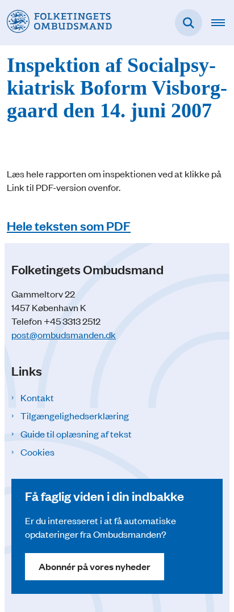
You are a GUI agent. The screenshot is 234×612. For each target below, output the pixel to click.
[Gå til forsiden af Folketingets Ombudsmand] (56, 22)
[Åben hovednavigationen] (222, 22)
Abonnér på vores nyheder (95, 566)
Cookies (37, 451)
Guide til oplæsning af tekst (76, 433)
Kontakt (37, 397)
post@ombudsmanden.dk (63, 334)
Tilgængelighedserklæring (74, 415)
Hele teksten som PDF (69, 225)
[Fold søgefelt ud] (188, 22)
